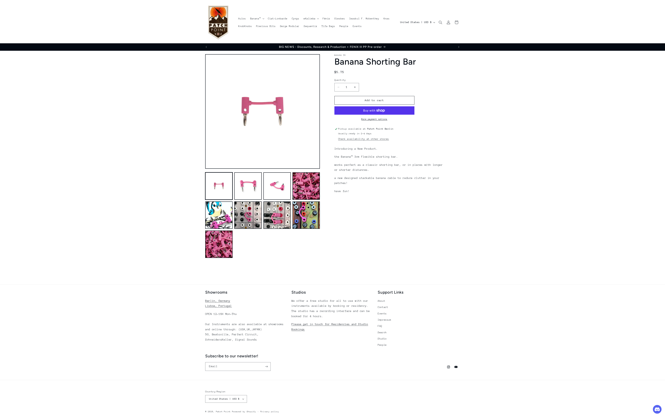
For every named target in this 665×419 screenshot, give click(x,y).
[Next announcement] (459, 46)
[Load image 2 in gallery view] (248, 186)
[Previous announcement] (206, 46)
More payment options (374, 119)
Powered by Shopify (244, 412)
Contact (383, 307)
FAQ (380, 326)
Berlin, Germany (217, 300)
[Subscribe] (267, 366)
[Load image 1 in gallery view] (219, 186)
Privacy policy (269, 412)
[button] (257, 18)
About (381, 300)
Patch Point (223, 412)
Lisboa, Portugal (218, 305)
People (382, 344)
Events (382, 313)
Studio (382, 338)
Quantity (340, 80)
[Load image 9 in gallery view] (219, 244)
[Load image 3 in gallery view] (277, 186)
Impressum (384, 319)
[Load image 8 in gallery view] (306, 215)
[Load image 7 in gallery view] (277, 215)
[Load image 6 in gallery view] (248, 215)
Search (382, 332)
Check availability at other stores (363, 139)
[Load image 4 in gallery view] (306, 186)
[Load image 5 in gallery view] (219, 215)
